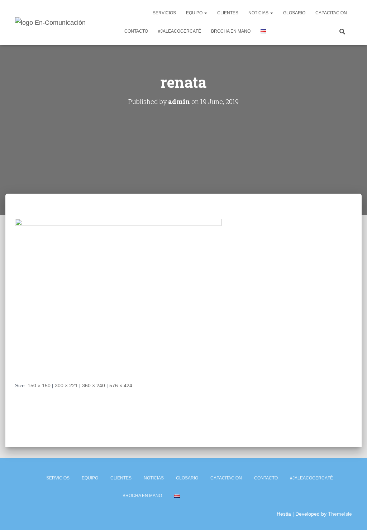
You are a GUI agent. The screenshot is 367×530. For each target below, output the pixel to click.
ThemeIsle (340, 514)
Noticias (259, 12)
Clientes (227, 12)
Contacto (136, 31)
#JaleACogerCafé (179, 31)
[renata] (118, 294)
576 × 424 (120, 385)
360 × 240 (93, 385)
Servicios (164, 12)
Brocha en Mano (231, 31)
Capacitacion (331, 12)
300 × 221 (66, 385)
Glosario (294, 12)
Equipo (195, 12)
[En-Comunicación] (50, 22)
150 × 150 (39, 385)
